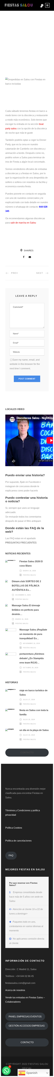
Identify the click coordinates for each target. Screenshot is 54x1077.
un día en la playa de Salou (34, 730)
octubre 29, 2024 (30, 667)
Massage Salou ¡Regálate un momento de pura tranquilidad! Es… (33, 634)
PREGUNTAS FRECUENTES (21, 542)
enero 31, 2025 (21, 619)
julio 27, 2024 (29, 699)
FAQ (11, 855)
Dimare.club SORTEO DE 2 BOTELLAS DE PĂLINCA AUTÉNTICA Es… (26, 585)
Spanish (31, 1073)
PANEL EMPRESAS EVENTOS (25, 1016)
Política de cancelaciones (18, 840)
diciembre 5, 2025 (23, 595)
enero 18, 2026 (29, 571)
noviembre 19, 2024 (31, 643)
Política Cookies (13, 828)
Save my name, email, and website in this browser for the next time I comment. (25, 364)
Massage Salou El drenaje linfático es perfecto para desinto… (26, 609)
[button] (6, 1070)
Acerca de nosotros (15, 990)
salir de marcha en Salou (23, 222)
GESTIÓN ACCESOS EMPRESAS (27, 1026)
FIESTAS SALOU (29, 575)
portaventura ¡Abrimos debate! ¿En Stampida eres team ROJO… (31, 658)
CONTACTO (27, 1042)
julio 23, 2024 (29, 735)
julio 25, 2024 (29, 719)
